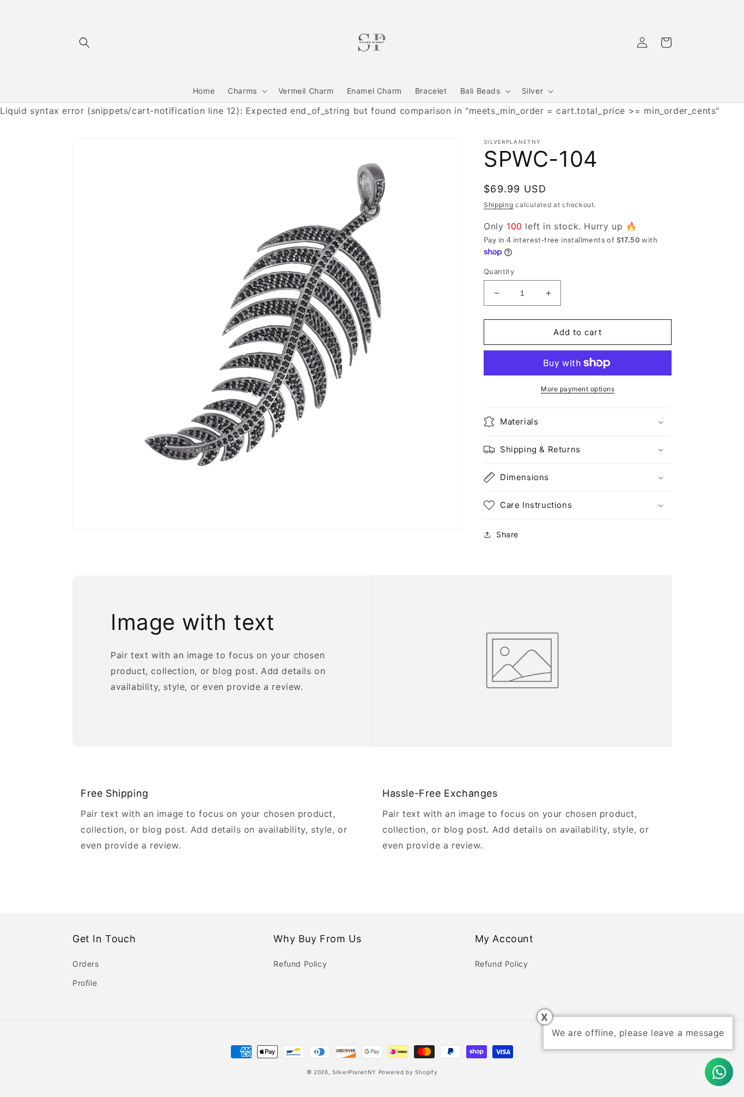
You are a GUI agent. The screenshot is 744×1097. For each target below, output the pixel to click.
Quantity (499, 271)
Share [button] (507, 534)
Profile (84, 982)
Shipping (499, 205)
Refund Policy (300, 963)
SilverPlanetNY (354, 1072)
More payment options (577, 389)
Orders (85, 963)
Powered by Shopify (408, 1072)
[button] (84, 42)
